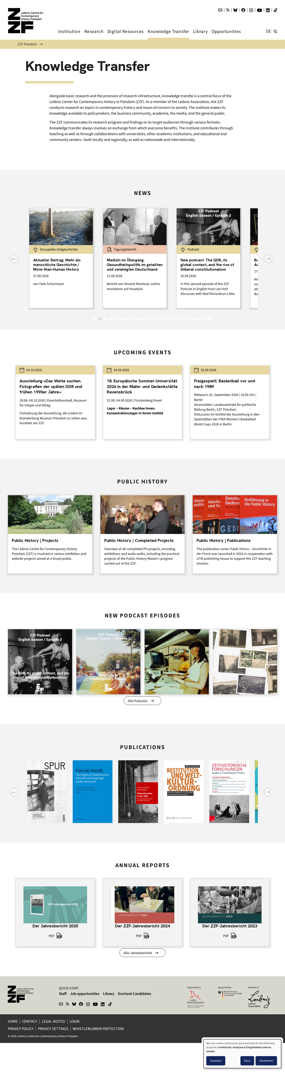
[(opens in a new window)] (260, 993)
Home (13, 1021)
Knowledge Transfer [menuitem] (168, 35)
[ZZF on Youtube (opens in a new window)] (95, 1004)
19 (188, 318)
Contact (29, 1021)
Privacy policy (21, 1028)
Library (108, 993)
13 (157, 318)
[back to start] (27, 20)
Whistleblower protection (98, 1028)
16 (173, 318)
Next (268, 258)
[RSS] (227, 10)
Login (74, 1021)
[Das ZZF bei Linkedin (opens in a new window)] (268, 10)
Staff (62, 993)
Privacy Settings (53, 1028)
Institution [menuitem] (69, 35)
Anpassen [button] (215, 1061)
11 (147, 318)
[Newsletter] (220, 10)
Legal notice (53, 1021)
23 (209, 318)
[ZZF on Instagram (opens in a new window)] (88, 1004)
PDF (51, 936)
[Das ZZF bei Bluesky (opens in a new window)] (235, 10)
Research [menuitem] (94, 35)
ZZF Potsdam (27, 44)
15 (168, 318)
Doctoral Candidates (134, 993)
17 (178, 318)
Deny (247, 1061)
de (268, 31)
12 (152, 318)
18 (183, 318)
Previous (14, 258)
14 (162, 318)
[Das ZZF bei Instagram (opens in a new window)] (251, 10)
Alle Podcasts (138, 701)
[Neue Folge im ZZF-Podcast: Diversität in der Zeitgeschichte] (108, 661)
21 (199, 318)
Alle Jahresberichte (138, 953)
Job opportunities (84, 993)
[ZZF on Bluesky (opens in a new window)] (74, 1004)
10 (141, 318)
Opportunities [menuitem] (226, 35)
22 (204, 318)
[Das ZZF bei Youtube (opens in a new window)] (259, 10)
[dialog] (242, 1053)
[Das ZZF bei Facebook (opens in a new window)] (243, 10)
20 (194, 318)
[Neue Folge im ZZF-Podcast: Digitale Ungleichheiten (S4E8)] (176, 661)
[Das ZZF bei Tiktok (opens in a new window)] (275, 10)
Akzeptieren (266, 1061)
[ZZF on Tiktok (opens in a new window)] (110, 1004)
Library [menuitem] (200, 35)
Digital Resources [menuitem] (125, 35)
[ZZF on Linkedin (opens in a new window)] (103, 1004)
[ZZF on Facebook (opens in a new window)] (81, 1004)
